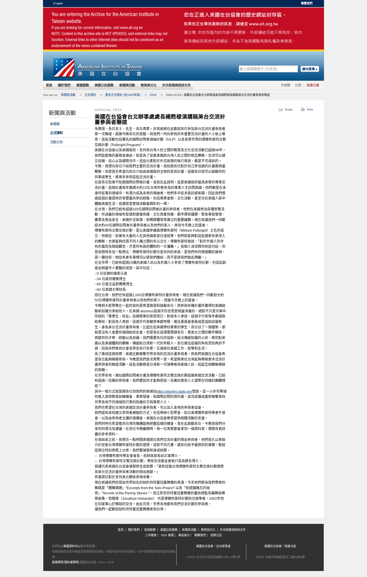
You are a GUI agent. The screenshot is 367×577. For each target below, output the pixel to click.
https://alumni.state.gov (174, 392)
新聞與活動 (127, 85)
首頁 (49, 85)
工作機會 (151, 535)
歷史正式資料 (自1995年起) (122, 94)
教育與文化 (149, 85)
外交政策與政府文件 (176, 85)
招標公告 (216, 535)
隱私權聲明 (71, 562)
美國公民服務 (104, 85)
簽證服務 (82, 85)
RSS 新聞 (167, 535)
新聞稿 (55, 124)
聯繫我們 (307, 3)
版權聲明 (57, 562)
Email (288, 109)
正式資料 (90, 94)
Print (310, 109)
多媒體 (285, 85)
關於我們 (64, 85)
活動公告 (56, 142)
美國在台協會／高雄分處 (280, 546)
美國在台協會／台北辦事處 (213, 546)
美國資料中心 (72, 546)
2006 (153, 94)
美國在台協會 (97, 20)
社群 (298, 85)
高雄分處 (313, 85)
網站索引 (184, 535)
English (58, 3)
